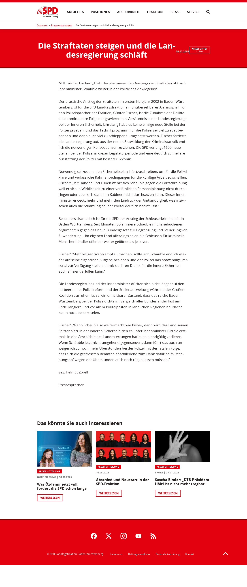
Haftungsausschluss (139, 554)
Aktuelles (75, 12)
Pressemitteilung (199, 50)
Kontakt (189, 554)
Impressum (116, 554)
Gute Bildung (46, 477)
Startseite (42, 25)
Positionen (100, 12)
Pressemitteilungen (61, 25)
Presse (174, 12)
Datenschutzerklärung (168, 554)
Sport (159, 472)
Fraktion (155, 12)
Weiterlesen (50, 498)
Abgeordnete (128, 12)
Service (193, 12)
